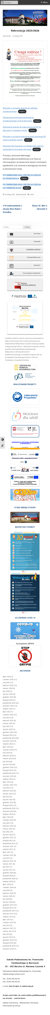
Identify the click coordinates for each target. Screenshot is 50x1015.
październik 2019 (9, 911)
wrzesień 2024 (8, 741)
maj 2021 (6, 858)
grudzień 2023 (8, 767)
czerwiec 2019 (8, 922)
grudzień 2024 (8, 732)
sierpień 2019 (8, 917)
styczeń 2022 (8, 834)
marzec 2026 (8, 688)
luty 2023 (6, 796)
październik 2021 (9, 843)
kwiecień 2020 (8, 893)
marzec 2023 (8, 794)
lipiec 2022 (7, 817)
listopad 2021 (8, 840)
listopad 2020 (8, 875)
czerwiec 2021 (8, 855)
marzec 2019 (8, 931)
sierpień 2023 (8, 779)
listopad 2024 (8, 735)
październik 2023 (9, 773)
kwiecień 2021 (8, 861)
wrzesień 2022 (8, 811)
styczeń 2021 (8, 870)
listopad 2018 (8, 943)
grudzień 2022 (8, 802)
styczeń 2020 (8, 902)
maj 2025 (6, 717)
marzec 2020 (8, 896)
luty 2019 (6, 934)
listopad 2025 (8, 700)
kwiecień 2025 (8, 720)
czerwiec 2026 (8, 679)
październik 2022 (9, 808)
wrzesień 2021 (8, 846)
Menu (45, 2)
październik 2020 (9, 878)
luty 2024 (6, 761)
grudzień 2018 (8, 940)
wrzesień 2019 (8, 914)
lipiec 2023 (7, 782)
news (32, 194)
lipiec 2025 (7, 712)
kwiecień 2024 (8, 755)
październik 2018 (9, 946)
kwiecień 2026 (8, 685)
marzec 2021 (8, 864)
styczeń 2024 (8, 764)
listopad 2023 (8, 770)
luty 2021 (6, 867)
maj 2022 (6, 823)
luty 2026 (6, 691)
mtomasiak (7, 36)
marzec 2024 (8, 758)
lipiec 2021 (7, 852)
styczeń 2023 (8, 799)
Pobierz (22, 112)
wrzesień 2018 (8, 949)
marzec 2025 (8, 723)
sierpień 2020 (8, 881)
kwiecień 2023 (8, 791)
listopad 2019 (8, 908)
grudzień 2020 (8, 873)
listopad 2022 (8, 805)
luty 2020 (6, 899)
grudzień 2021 (8, 837)
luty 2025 (6, 726)
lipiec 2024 (7, 747)
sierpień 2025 (8, 709)
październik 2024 (9, 738)
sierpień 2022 (8, 814)
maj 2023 (6, 788)
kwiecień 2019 (8, 928)
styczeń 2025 (8, 729)
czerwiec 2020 (8, 887)
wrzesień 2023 (8, 776)
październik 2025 (9, 703)
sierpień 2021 (8, 849)
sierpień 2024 (8, 744)
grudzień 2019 (8, 905)
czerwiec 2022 (8, 820)
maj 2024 (6, 753)
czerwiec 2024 (8, 750)
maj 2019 (6, 925)
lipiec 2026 (7, 676)
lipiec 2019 (7, 919)
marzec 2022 (8, 829)
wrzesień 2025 (8, 706)
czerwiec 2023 (8, 785)
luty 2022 (6, 832)
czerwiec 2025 (8, 715)
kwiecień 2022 (8, 826)
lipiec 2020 (7, 884)
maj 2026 (6, 682)
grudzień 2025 (8, 697)
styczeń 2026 (8, 694)
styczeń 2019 (8, 937)
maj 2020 (6, 890)
